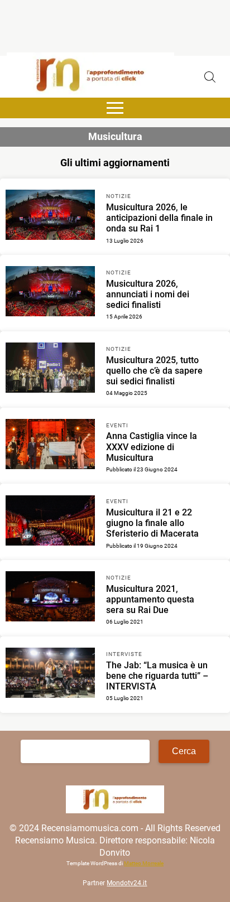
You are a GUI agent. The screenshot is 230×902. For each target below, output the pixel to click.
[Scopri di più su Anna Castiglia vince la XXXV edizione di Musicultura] (50, 445)
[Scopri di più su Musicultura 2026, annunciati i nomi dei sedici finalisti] (50, 293)
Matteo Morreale (144, 863)
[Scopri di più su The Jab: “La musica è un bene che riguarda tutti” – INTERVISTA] (50, 674)
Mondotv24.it (127, 883)
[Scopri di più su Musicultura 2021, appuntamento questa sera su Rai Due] (50, 598)
